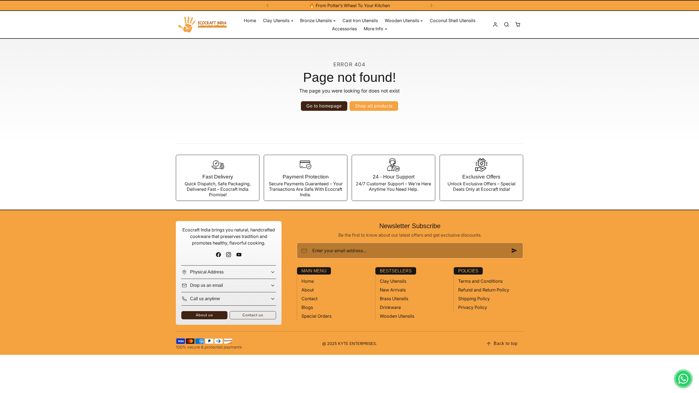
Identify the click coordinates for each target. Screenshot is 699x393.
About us (204, 315)
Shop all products (374, 106)
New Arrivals (393, 290)
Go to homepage (324, 106)
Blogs (307, 307)
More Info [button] (374, 28)
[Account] (495, 24)
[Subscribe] (514, 250)
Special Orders (316, 316)
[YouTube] (239, 254)
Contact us (252, 315)
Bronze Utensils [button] (316, 20)
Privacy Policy (472, 307)
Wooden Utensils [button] (402, 20)
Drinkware (390, 307)
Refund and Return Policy (483, 290)
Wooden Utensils (397, 316)
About (307, 290)
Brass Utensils (394, 298)
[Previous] (267, 5)
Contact (309, 298)
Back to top (506, 343)
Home (250, 20)
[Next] (431, 5)
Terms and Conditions (480, 281)
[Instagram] (229, 254)
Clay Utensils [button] (277, 20)
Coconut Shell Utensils (452, 20)
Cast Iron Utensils (360, 20)
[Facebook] (219, 254)
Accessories (344, 28)
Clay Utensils (393, 281)
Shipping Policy (474, 298)
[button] (506, 24)
